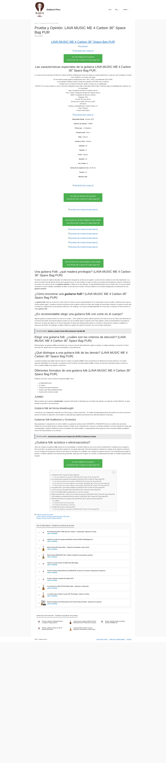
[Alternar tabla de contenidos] (113, 472)
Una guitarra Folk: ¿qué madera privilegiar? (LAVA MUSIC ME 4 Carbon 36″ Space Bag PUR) (78, 487)
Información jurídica (102, 639)
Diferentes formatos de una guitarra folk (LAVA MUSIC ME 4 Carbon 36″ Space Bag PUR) (77, 498)
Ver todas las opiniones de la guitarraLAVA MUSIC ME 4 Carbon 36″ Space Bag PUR (83, 197)
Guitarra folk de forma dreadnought (64, 502)
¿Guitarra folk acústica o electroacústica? (63, 507)
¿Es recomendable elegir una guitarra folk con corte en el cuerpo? (70, 492)
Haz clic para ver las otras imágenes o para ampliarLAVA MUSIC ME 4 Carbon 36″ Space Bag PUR (83, 221)
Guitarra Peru (53, 9)
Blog (116, 9)
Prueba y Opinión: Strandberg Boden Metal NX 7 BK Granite (53, 516)
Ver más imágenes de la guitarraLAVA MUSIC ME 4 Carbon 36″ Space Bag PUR (83, 58)
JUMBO (57, 500)
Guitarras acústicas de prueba (48, 23)
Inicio (110, 9)
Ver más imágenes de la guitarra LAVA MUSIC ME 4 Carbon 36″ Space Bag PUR (77, 477)
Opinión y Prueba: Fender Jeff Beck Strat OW (49, 518)
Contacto (128, 639)
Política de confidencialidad (117, 639)
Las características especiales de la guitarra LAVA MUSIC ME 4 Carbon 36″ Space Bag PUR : (78, 479)
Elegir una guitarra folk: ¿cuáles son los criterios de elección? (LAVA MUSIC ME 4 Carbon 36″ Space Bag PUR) (83, 494)
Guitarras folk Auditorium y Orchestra (65, 505)
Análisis (125, 9)
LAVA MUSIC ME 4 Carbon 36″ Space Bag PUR (83, 41)
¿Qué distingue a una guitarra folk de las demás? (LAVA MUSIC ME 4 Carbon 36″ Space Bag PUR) (80, 496)
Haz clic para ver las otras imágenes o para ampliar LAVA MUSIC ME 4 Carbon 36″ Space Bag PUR (82, 483)
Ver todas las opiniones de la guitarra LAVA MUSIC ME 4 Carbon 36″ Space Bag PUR (78, 481)
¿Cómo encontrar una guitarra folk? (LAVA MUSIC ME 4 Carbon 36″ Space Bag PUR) (76, 489)
